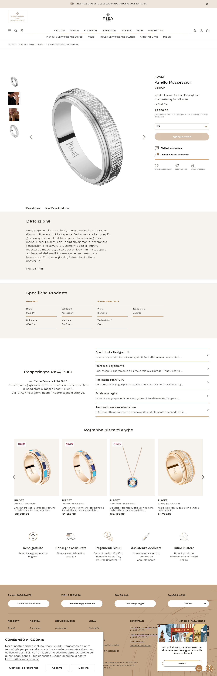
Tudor (167, 37)
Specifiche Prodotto (57, 208)
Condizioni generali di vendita (104, 645)
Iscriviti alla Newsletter (29, 604)
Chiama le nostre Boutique (143, 627)
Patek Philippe (149, 37)
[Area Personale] (201, 30)
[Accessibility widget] (209, 668)
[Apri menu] (10, 30)
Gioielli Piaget (37, 44)
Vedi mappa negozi (135, 604)
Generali (31, 302)
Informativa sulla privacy (22, 659)
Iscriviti (182, 663)
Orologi (59, 30)
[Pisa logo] (108, 17)
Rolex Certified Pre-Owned (117, 37)
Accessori (90, 30)
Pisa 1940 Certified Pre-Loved (64, 37)
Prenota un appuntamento (82, 604)
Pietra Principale (108, 302)
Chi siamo (35, 628)
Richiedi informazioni (171, 148)
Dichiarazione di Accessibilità (104, 651)
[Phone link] (22, 30)
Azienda (127, 30)
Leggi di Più (161, 104)
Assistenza (61, 628)
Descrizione (33, 208)
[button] (16, 30)
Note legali (94, 628)
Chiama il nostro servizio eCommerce (149, 634)
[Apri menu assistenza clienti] (199, 668)
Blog (140, 30)
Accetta (57, 668)
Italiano (188, 604)
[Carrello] (207, 30)
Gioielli (74, 30)
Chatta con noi (137, 641)
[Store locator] (194, 30)
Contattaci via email (140, 645)
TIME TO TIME (155, 30)
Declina (83, 668)
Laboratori (109, 30)
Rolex (91, 37)
